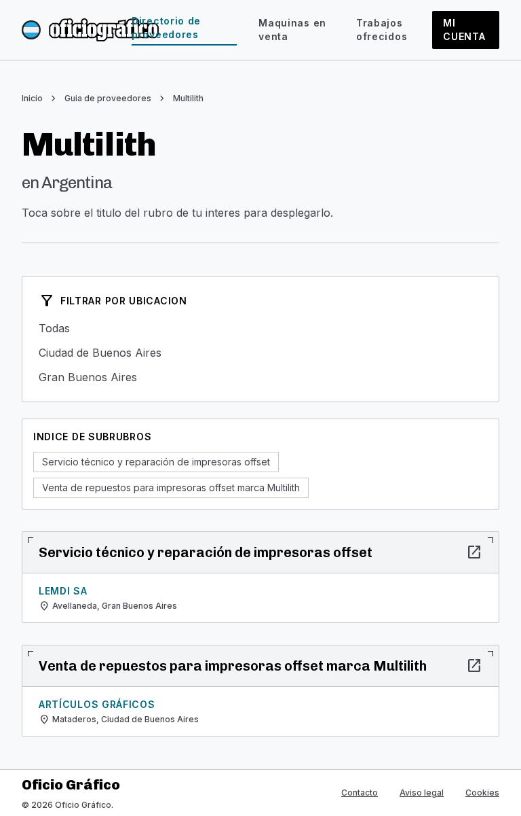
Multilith (188, 98)
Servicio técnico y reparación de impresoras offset (156, 461)
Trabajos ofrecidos (381, 29)
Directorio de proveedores (166, 27)
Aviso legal (422, 792)
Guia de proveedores (107, 98)
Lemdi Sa (63, 591)
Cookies (482, 792)
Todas (260, 328)
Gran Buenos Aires (260, 377)
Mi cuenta (464, 29)
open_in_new (474, 552)
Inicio (32, 98)
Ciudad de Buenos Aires (260, 352)
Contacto (359, 792)
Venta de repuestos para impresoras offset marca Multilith (171, 487)
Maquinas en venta (292, 29)
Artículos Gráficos (97, 704)
